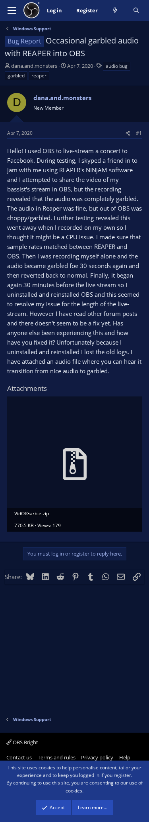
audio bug (117, 66)
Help (124, 757)
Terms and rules (56, 757)
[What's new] (115, 10)
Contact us (19, 757)
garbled (16, 75)
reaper (38, 75)
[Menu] (11, 10)
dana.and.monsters (34, 65)
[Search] (136, 10)
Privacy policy (97, 757)
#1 (139, 133)
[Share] (128, 133)
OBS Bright (25, 742)
